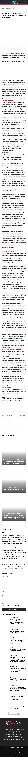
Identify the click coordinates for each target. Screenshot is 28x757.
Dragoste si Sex (13, 457)
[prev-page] (3, 524)
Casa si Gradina (14, 655)
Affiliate (19, 750)
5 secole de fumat (10, 398)
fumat (3, 400)
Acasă (3, 8)
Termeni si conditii (20, 749)
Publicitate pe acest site (11, 750)
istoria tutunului (9, 400)
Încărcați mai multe (13, 713)
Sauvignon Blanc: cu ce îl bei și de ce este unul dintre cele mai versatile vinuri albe (14, 517)
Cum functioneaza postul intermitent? (17, 707)
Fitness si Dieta (13, 666)
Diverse (12, 647)
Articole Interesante (9, 8)
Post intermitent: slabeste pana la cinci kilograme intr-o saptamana (18, 670)
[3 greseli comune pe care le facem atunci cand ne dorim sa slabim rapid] (5, 688)
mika (14, 427)
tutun (20, 400)
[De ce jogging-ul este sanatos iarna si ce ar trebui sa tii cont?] (5, 679)
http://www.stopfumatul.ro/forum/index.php (12, 568)
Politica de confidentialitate (9, 749)
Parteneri (12, 747)
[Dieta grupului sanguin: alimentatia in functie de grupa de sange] (5, 697)
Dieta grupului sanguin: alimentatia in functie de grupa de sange (17, 698)
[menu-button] (2, 2)
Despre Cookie (19, 747)
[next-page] (5, 524)
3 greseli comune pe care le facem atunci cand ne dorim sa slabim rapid (18, 689)
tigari (16, 400)
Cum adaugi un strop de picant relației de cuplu (14, 490)
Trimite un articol (8, 752)
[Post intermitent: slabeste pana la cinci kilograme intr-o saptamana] (5, 669)
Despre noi (6, 747)
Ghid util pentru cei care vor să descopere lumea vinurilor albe (18, 650)
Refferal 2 (21, 752)
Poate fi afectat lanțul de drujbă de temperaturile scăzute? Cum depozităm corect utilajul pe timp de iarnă (17, 660)
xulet (3, 532)
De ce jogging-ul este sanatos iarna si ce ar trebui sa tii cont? (18, 679)
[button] (26, 2)
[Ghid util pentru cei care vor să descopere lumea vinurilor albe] (5, 650)
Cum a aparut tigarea (19, 398)
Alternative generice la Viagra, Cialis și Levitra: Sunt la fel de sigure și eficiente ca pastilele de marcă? (14, 461)
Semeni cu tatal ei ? (7, 417)
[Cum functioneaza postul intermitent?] (5, 707)
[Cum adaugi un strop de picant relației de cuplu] (14, 479)
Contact (15, 752)
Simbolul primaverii (21, 417)
